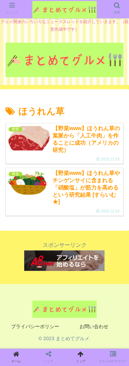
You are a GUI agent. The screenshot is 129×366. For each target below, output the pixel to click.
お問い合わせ (93, 326)
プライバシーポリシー (35, 326)
